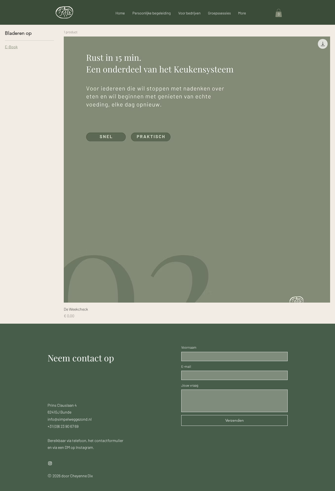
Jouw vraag (189, 385)
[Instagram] (50, 463)
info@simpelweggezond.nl (70, 419)
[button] (278, 13)
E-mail (186, 366)
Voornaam (188, 347)
